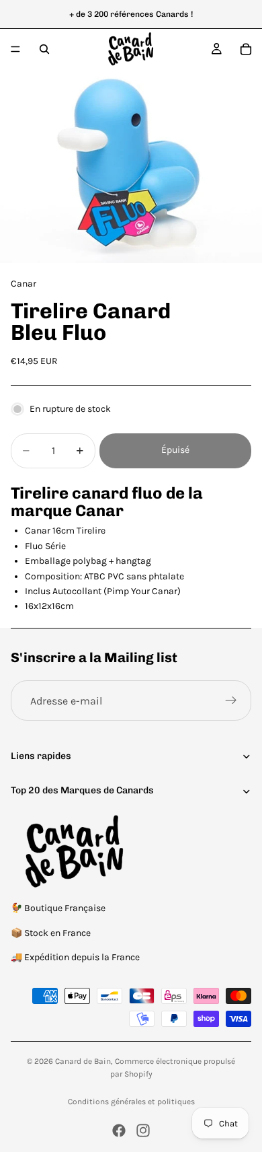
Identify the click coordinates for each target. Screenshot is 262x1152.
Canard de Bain (83, 1061)
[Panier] (246, 49)
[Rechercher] (44, 49)
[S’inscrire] (231, 700)
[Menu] (15, 49)
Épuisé (175, 450)
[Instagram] (143, 1130)
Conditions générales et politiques (131, 1101)
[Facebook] (119, 1130)
